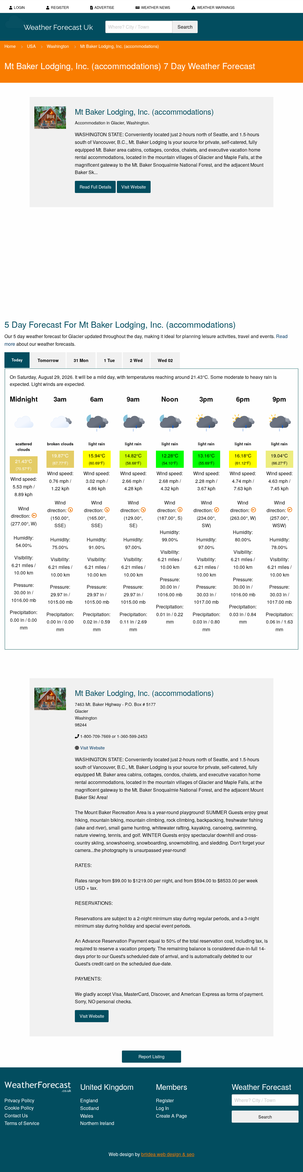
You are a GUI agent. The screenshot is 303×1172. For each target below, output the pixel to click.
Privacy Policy (19, 1100)
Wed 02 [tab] (165, 360)
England (89, 1100)
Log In (162, 1108)
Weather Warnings (216, 7)
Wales (86, 1115)
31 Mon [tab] (81, 360)
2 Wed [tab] (136, 360)
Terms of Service (21, 1123)
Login (19, 7)
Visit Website (133, 187)
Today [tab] (17, 360)
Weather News (155, 7)
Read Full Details (95, 187)
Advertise (104, 7)
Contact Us (16, 1115)
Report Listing (151, 1056)
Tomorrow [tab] (48, 360)
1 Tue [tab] (109, 360)
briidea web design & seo (167, 1154)
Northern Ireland (97, 1123)
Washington (58, 46)
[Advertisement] (151, 262)
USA (31, 46)
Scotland (89, 1108)
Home (10, 46)
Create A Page (171, 1115)
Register (60, 7)
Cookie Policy (19, 1107)
